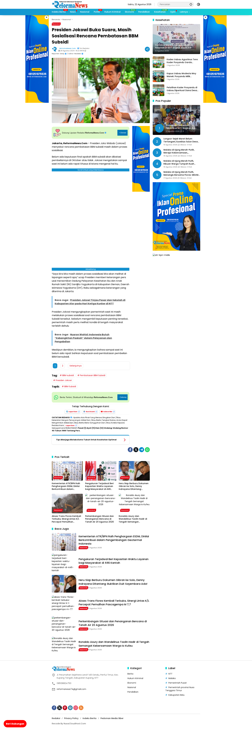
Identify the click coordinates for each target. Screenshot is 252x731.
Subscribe (107, 411)
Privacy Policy (71, 718)
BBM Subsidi (70, 386)
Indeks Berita (89, 718)
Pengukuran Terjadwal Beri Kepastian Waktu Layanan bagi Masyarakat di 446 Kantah (99, 486)
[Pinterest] (65, 707)
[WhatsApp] (147, 449)
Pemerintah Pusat (177, 682)
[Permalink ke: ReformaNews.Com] (55, 49)
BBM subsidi (68, 375)
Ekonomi (131, 682)
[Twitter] (135, 449)
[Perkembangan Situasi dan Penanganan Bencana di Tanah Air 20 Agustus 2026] (100, 503)
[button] (191, 4)
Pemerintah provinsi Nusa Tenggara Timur (179, 689)
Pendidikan (132, 691)
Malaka (172, 678)
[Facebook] (130, 449)
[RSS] (81, 707)
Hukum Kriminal (135, 678)
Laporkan (72, 411)
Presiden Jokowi (64, 380)
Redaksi (56, 718)
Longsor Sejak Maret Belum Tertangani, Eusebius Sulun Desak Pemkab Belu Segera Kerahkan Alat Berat (181, 140)
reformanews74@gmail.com (71, 689)
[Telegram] (141, 449)
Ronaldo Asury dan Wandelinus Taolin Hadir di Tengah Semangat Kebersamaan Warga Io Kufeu (133, 519)
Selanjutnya (76, 365)
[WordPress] (70, 707)
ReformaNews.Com (68, 48)
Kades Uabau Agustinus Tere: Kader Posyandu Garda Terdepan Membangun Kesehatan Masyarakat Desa (182, 61)
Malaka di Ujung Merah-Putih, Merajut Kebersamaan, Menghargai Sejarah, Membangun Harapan (181, 151)
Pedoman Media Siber (112, 718)
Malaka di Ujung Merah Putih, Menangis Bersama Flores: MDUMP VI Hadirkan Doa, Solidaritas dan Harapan (181, 174)
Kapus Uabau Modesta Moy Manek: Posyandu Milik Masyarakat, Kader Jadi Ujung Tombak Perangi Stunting (183, 75)
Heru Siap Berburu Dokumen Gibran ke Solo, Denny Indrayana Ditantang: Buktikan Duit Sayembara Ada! (133, 486)
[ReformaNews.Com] (70, 4)
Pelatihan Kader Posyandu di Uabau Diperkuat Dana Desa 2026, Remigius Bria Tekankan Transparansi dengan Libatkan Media (183, 89)
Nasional (56, 24)
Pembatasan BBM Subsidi (92, 375)
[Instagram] (75, 707)
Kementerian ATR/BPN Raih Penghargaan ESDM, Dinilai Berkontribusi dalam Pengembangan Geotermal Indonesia (66, 486)
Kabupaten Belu (176, 694)
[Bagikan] (147, 49)
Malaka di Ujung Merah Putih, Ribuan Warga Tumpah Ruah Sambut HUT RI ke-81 (178, 162)
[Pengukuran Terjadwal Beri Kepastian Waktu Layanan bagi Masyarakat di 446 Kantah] (100, 471)
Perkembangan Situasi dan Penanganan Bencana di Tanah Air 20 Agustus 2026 (99, 519)
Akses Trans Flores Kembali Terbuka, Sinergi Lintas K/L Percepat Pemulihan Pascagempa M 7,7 (66, 519)
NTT (170, 673)
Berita (130, 673)
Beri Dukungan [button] (15, 723)
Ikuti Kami (90, 411)
